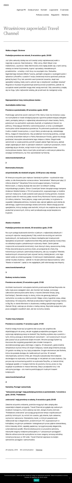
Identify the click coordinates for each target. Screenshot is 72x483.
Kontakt (44, 10)
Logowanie (53, 10)
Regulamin (55, 15)
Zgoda (36, 480)
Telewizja (39, 450)
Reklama (65, 15)
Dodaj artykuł (33, 10)
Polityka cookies (42, 15)
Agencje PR (21, 10)
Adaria (6, 5)
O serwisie (64, 10)
